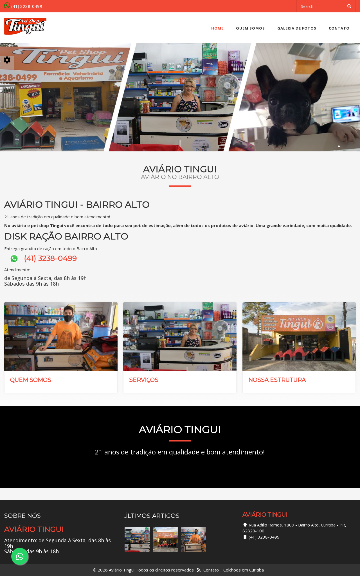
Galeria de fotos (296, 28)
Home (217, 28)
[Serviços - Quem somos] (137, 539)
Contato (339, 28)
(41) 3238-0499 (26, 6)
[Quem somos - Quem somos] (193, 539)
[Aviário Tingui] (25, 26)
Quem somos (250, 28)
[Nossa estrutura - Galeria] (165, 539)
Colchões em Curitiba (243, 570)
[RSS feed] (198, 570)
